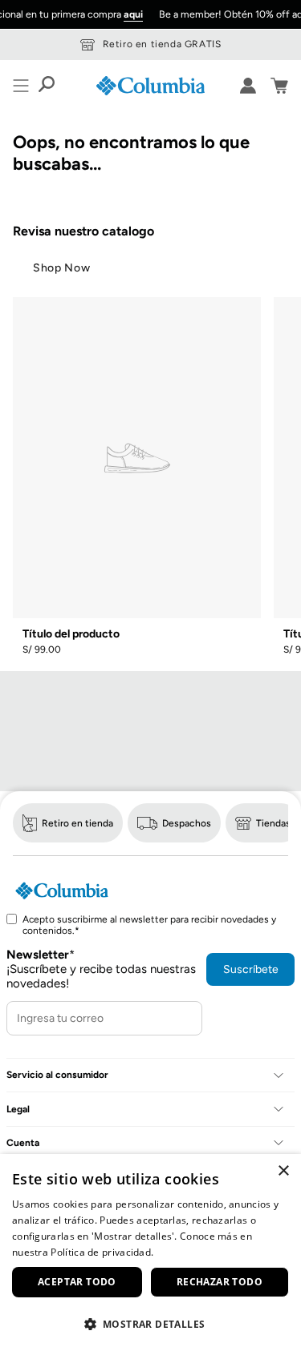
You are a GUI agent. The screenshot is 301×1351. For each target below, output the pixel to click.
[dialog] (150, 1252)
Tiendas (273, 823)
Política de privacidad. (102, 1252)
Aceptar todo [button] (77, 1282)
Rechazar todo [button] (219, 1282)
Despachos (186, 823)
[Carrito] (279, 85)
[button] (150, 1323)
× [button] (283, 1171)
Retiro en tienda (77, 823)
